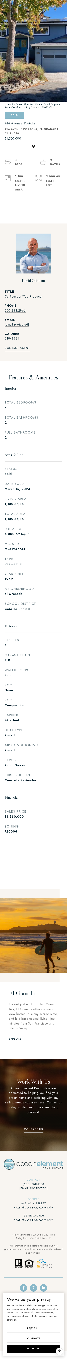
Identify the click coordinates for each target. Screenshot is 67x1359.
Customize (33, 1338)
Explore (15, 1039)
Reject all (33, 1328)
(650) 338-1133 (33, 1184)
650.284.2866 (15, 310)
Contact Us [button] (33, 1129)
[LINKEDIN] (43, 1288)
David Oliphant (33, 280)
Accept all (33, 1348)
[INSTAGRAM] (33, 1288)
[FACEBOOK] (23, 1288)
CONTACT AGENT (17, 348)
